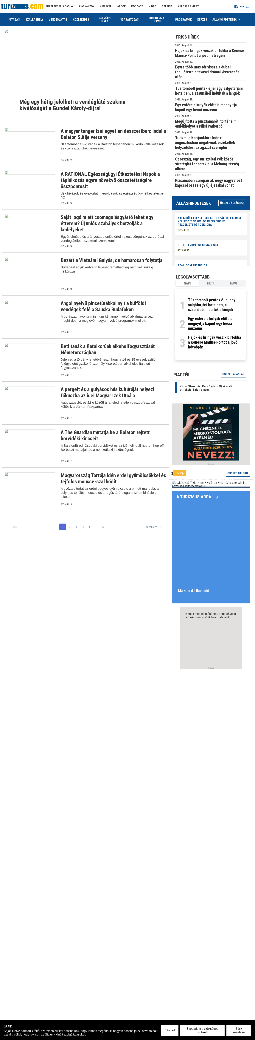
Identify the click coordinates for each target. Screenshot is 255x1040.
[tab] (187, 283)
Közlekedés (81, 19)
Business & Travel (156, 19)
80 (103, 527)
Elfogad (169, 1030)
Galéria (167, 6)
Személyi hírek (105, 19)
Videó (152, 6)
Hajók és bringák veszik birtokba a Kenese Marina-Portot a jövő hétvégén (214, 342)
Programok (183, 19)
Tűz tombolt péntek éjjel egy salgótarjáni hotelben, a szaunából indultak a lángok (211, 305)
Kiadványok (86, 6)
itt (228, 617)
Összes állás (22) (232, 203)
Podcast (137, 6)
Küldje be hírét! (189, 6)
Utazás (14, 19)
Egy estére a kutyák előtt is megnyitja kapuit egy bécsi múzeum (210, 323)
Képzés (202, 19)
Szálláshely (34, 19)
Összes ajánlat (233, 374)
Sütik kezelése (239, 1030)
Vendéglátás (58, 19)
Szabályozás (129, 19)
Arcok (121, 6)
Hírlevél (106, 6)
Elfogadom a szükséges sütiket (202, 1030)
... (96, 527)
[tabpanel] (210, 324)
